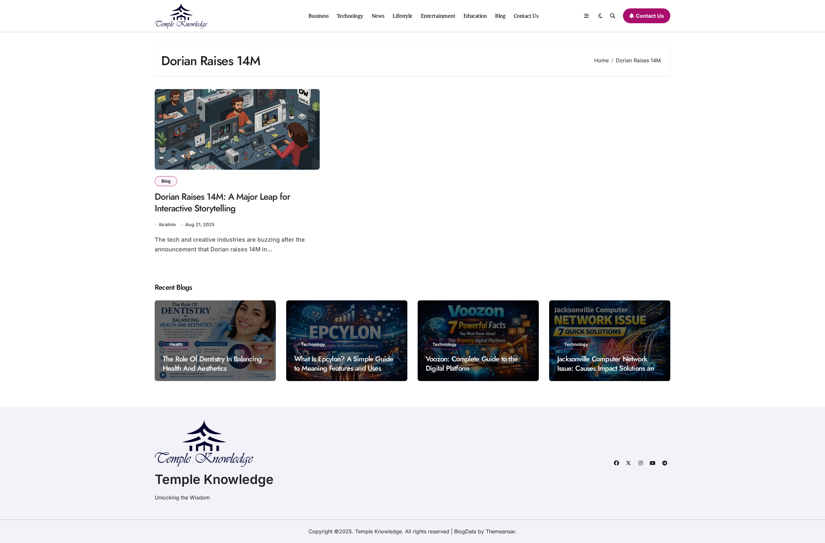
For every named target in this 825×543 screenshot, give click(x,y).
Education (475, 15)
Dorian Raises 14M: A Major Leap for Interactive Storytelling (222, 202)
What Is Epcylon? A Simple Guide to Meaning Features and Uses (343, 363)
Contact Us (526, 15)
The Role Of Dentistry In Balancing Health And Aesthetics (212, 363)
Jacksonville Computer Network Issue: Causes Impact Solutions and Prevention (607, 368)
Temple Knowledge (214, 479)
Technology (350, 15)
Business (318, 15)
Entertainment (438, 15)
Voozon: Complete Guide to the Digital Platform (472, 363)
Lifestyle (402, 15)
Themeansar (500, 531)
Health (176, 344)
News (378, 15)
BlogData (465, 531)
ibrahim (167, 224)
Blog (500, 15)
